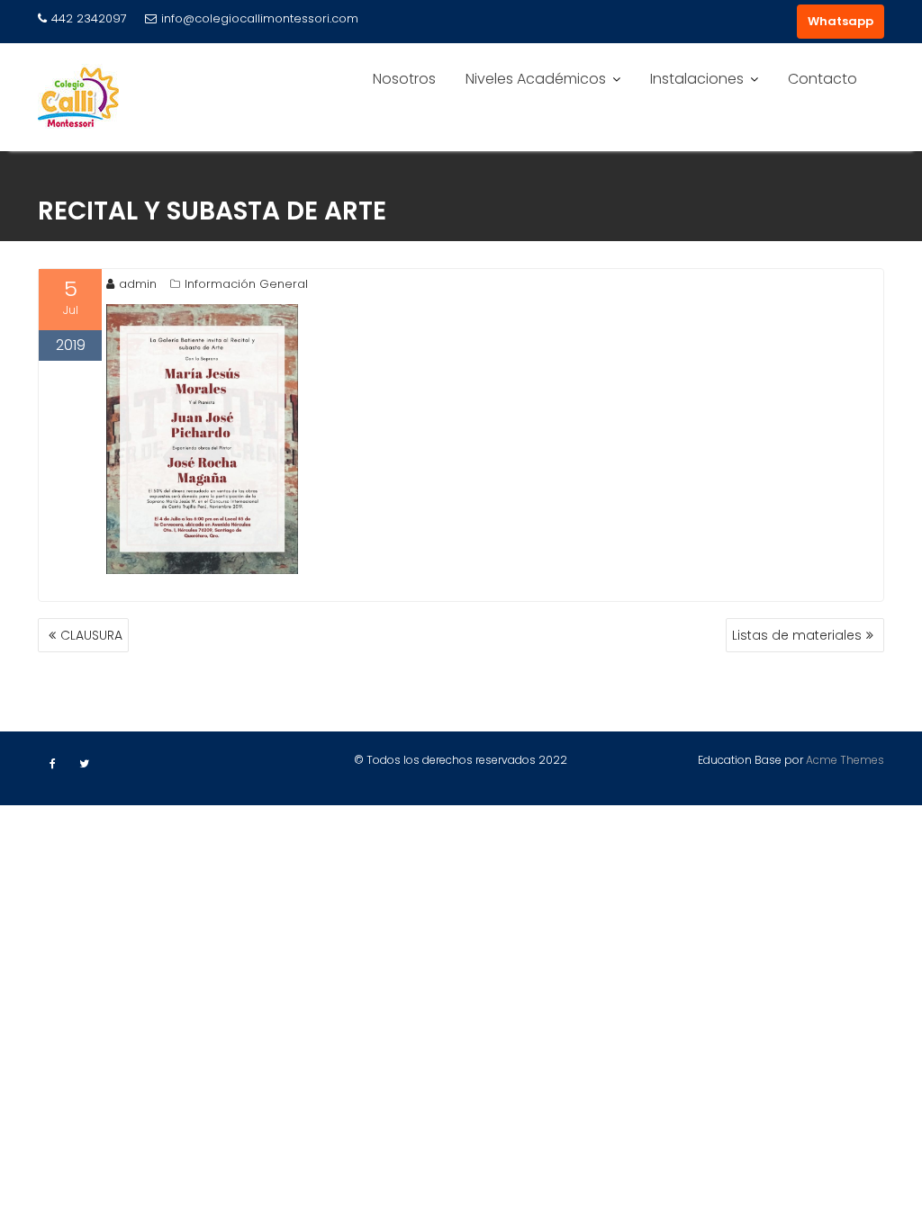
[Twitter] (83, 763)
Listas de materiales (797, 635)
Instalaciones (697, 78)
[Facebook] (52, 763)
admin (138, 283)
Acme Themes (845, 759)
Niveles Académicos (536, 78)
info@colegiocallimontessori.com (259, 18)
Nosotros (404, 78)
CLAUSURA (91, 635)
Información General (246, 283)
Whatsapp (840, 21)
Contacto (822, 78)
